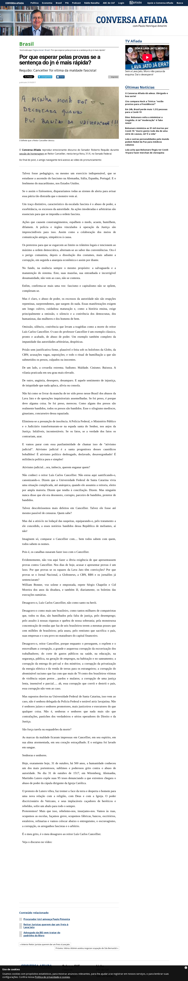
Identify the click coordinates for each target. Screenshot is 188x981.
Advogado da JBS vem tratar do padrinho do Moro (42, 934)
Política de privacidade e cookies (52, 977)
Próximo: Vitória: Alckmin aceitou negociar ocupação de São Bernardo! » (87, 948)
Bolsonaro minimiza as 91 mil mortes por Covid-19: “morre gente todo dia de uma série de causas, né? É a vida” (146, 131)
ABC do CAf (109, 2)
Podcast (76, 2)
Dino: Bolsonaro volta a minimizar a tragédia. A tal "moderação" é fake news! (144, 120)
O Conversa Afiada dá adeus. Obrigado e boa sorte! (146, 95)
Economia (47, 2)
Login (121, 2)
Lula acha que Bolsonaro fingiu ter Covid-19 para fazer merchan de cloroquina (147, 151)
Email (62, 77)
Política (34, 2)
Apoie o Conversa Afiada (160, 2)
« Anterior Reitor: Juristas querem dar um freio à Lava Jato (45, 944)
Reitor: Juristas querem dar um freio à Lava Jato (46, 926)
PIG (67, 2)
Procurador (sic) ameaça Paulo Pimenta (47, 919)
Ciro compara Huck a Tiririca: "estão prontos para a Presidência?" (144, 103)
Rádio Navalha (91, 2)
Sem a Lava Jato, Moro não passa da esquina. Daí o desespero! (145, 73)
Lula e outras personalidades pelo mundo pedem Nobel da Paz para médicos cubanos (147, 142)
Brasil (59, 2)
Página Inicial (16, 3)
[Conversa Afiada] (94, 34)
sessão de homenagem (31, 153)
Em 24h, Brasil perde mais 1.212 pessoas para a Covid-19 (146, 111)
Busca (180, 2)
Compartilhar (46, 77)
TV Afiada (137, 3)
